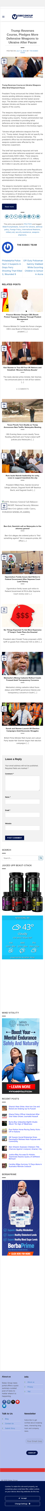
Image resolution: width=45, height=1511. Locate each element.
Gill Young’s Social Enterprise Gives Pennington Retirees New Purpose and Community (24, 1139)
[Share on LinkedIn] (29, 217)
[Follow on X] (13, 1402)
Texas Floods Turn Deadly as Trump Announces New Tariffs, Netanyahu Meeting (22, 426)
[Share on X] (16, 217)
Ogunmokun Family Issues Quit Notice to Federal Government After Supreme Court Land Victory (22, 579)
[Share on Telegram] (38, 217)
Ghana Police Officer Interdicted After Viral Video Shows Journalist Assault (24, 1115)
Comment (9, 774)
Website (8, 823)
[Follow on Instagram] (9, 1402)
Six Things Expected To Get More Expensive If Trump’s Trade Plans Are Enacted (23, 631)
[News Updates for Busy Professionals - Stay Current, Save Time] (22, 16)
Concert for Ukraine (27, 227)
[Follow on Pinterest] (18, 1402)
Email (7, 810)
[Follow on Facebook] (4, 1402)
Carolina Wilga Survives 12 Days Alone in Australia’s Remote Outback (25, 1165)
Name (8, 797)
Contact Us (9, 1423)
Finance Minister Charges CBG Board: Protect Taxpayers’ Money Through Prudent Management (22, 317)
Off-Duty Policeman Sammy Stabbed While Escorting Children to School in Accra (33, 267)
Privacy (30, 1387)
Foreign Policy (15, 229)
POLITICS (28, 224)
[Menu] (3, 17)
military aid (10, 232)
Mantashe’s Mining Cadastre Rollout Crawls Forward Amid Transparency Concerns (22, 679)
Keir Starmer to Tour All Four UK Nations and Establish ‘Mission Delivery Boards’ (23, 369)
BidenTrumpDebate (10, 227)
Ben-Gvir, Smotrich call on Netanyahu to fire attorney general (22, 527)
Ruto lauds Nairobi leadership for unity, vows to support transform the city (22, 477)
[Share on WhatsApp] (7, 217)
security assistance (23, 232)
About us (31, 1382)
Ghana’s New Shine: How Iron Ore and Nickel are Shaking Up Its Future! (24, 1108)
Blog (6, 1419)
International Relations (31, 229)
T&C (29, 1391)
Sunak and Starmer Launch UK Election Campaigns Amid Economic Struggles (22, 729)
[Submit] (41, 858)
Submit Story (10, 1428)
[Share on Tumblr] (34, 217)
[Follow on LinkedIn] (4, 1406)
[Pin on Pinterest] (25, 217)
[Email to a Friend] (20, 217)
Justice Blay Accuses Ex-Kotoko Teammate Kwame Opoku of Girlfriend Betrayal (24, 1157)
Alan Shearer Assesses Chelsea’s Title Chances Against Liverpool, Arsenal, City (25, 1148)
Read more (9, 207)
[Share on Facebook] (11, 217)
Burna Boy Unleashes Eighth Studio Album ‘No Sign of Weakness (23, 1123)
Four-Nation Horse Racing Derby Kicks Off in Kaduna (24, 1130)
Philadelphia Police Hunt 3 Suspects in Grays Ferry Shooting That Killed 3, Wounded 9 (12, 267)
